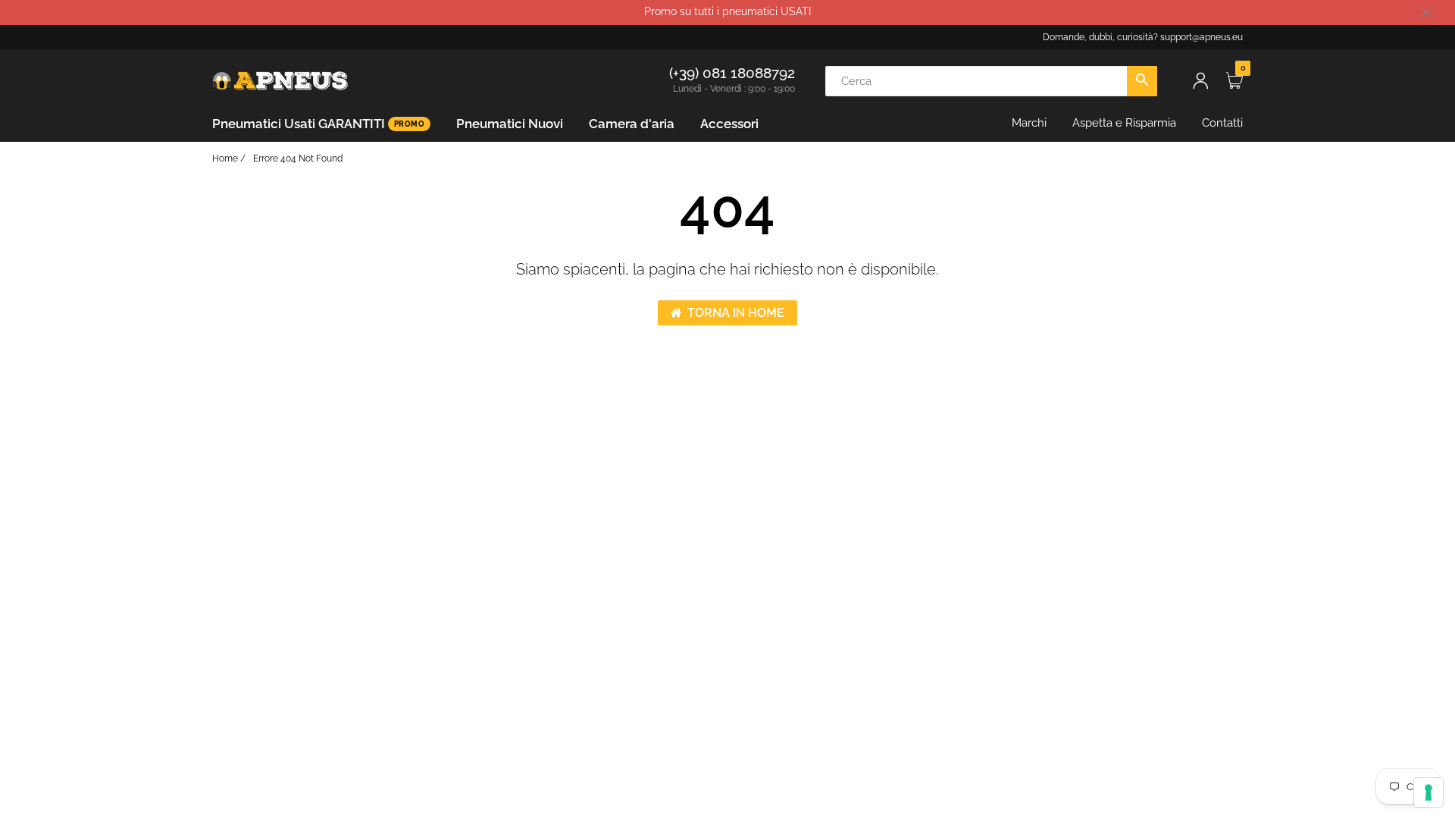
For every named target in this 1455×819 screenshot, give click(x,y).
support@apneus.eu (1201, 37)
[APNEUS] (280, 79)
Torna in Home (735, 313)
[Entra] (1200, 81)
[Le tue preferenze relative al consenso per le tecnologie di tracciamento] (1428, 792)
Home (225, 158)
